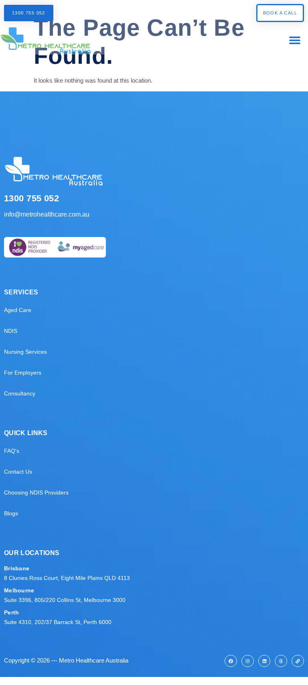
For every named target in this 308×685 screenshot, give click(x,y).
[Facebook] (231, 661)
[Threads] (281, 661)
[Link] (298, 661)
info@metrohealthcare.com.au (46, 214)
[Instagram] (247, 661)
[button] (295, 40)
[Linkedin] (264, 661)
